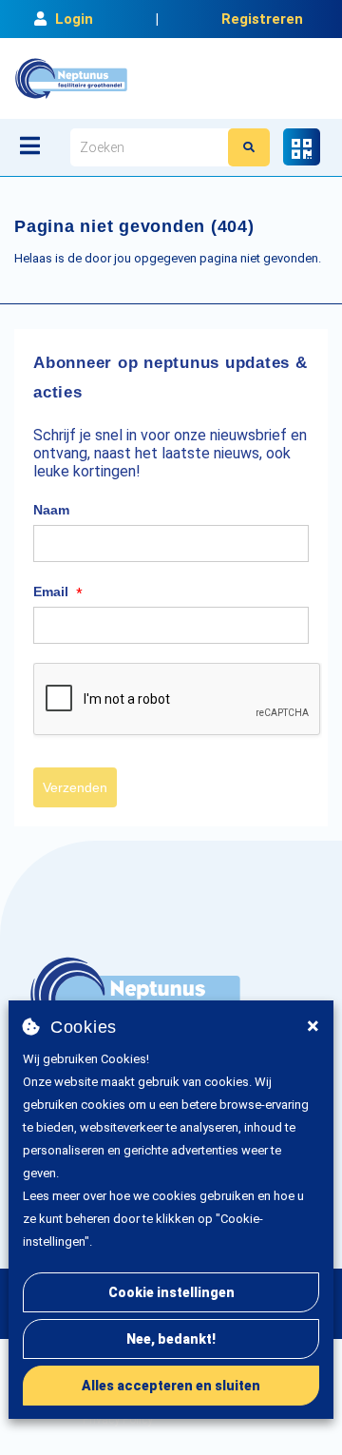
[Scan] (301, 146)
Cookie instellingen (171, 1292)
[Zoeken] (249, 147)
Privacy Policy (118, 1419)
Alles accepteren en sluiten (171, 1385)
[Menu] (30, 145)
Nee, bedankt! (171, 1339)
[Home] (71, 78)
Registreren (262, 19)
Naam (51, 509)
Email (58, 592)
